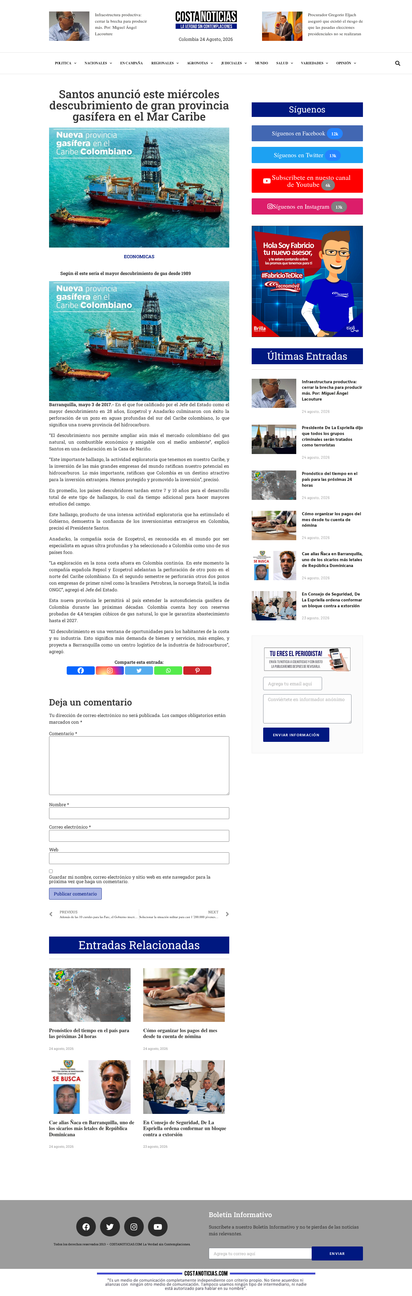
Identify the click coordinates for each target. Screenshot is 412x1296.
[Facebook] (81, 670)
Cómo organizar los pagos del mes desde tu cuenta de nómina (180, 1033)
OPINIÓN (343, 63)
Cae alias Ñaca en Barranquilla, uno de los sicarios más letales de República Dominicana (91, 1128)
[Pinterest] (197, 670)
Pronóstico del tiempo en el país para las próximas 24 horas (89, 1033)
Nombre (59, 804)
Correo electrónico (70, 827)
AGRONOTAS (197, 63)
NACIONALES (96, 63)
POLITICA (63, 63)
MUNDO (261, 63)
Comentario (63, 733)
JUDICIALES (231, 63)
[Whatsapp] (168, 670)
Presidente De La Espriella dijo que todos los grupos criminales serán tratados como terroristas (332, 436)
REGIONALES (162, 63)
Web (53, 849)
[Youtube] (158, 1226)
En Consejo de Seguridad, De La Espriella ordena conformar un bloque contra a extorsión (184, 1128)
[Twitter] (139, 670)
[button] (397, 63)
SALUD (282, 63)
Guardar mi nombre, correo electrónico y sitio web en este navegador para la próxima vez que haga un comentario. (129, 879)
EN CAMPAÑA (131, 63)
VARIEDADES (312, 63)
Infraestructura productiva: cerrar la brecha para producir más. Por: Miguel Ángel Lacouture (332, 390)
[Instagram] (110, 670)
